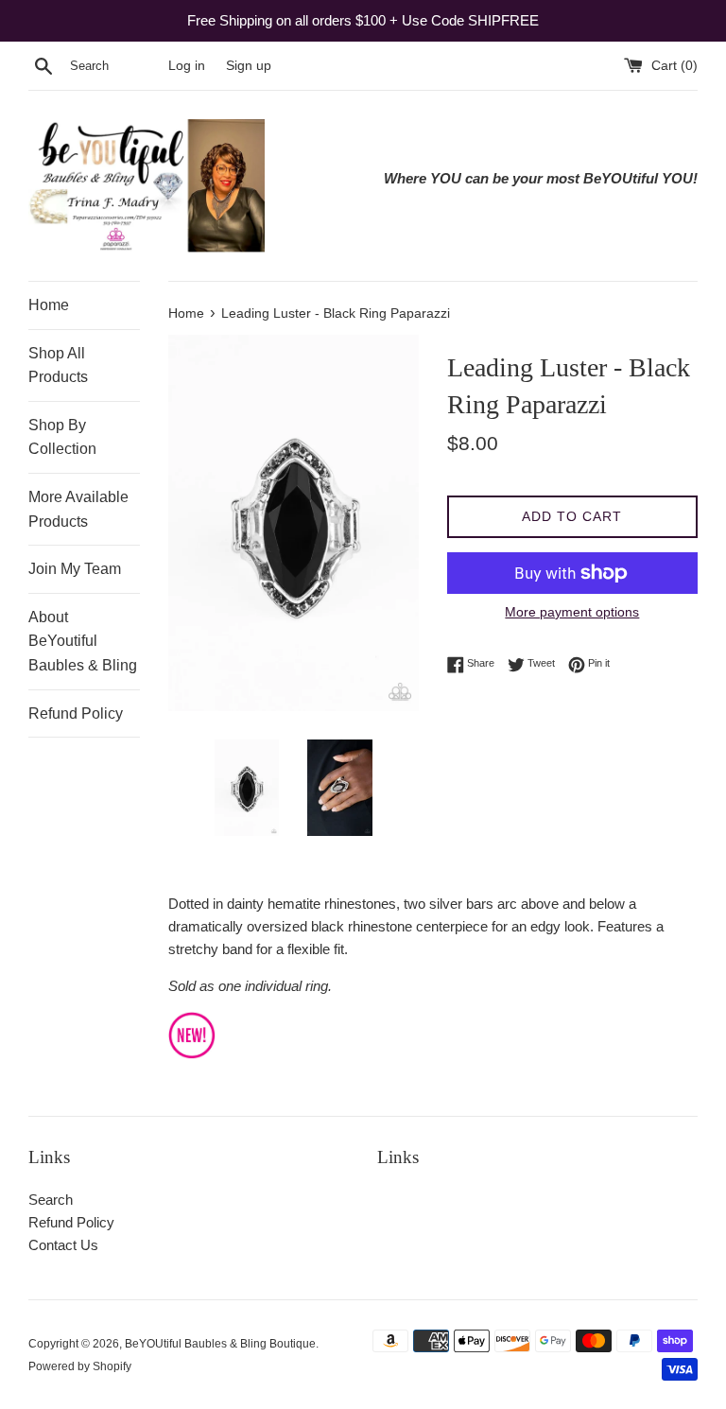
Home (48, 305)
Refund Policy (75, 713)
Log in (186, 66)
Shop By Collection (62, 437)
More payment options (572, 611)
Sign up (248, 66)
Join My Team (74, 569)
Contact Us (63, 1245)
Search (50, 1200)
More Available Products (78, 509)
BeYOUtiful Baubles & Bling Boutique (220, 1343)
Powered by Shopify (79, 1366)
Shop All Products (58, 365)
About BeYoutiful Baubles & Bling (82, 641)
